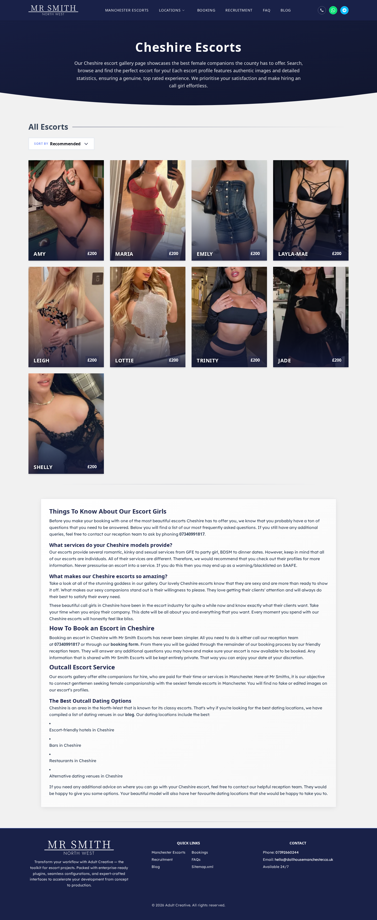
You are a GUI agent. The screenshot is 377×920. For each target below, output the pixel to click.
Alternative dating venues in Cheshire (86, 776)
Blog (286, 10)
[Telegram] (344, 10)
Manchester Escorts (127, 10)
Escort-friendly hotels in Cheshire (81, 729)
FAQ (266, 10)
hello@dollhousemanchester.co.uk (304, 859)
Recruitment (239, 10)
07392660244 (287, 852)
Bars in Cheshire (65, 745)
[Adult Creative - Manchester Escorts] (79, 848)
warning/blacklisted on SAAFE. (266, 565)
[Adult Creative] (53, 10)
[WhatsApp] (333, 10)
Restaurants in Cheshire (72, 760)
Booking (206, 10)
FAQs (196, 859)
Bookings (200, 852)
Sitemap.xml (202, 866)
